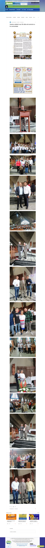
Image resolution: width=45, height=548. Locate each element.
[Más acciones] (35, 22)
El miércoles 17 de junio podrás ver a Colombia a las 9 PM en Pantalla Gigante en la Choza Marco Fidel (34, 521)
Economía (30, 17)
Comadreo (14, 17)
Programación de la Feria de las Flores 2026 (11, 521)
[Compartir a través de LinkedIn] (13, 506)
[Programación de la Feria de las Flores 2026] (11, 517)
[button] (38, 17)
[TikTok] (35, 2)
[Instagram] (37, 2)
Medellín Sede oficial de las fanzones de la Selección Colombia (22, 521)
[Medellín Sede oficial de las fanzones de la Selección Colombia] (23, 517)
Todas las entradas (8, 17)
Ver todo (38, 512)
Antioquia (18, 17)
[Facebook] (38, 2)
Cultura (27, 17)
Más (34, 17)
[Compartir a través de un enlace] (15, 506)
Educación (22, 17)
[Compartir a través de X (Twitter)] (11, 506)
